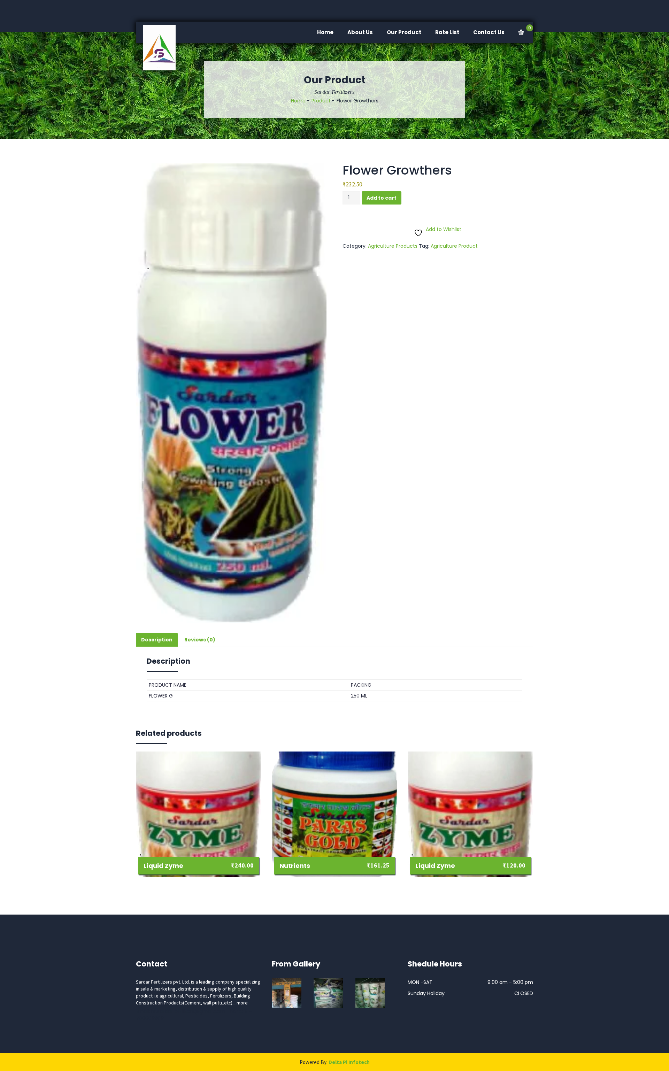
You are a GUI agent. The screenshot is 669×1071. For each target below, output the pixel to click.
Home (325, 32)
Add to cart (382, 197)
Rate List (447, 32)
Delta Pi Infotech (349, 1062)
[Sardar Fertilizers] (163, 47)
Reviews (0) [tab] (199, 639)
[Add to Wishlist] (212, 866)
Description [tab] (156, 639)
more (242, 1003)
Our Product (404, 32)
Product (321, 100)
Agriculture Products (392, 245)
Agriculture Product (454, 245)
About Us (360, 32)
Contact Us (489, 32)
